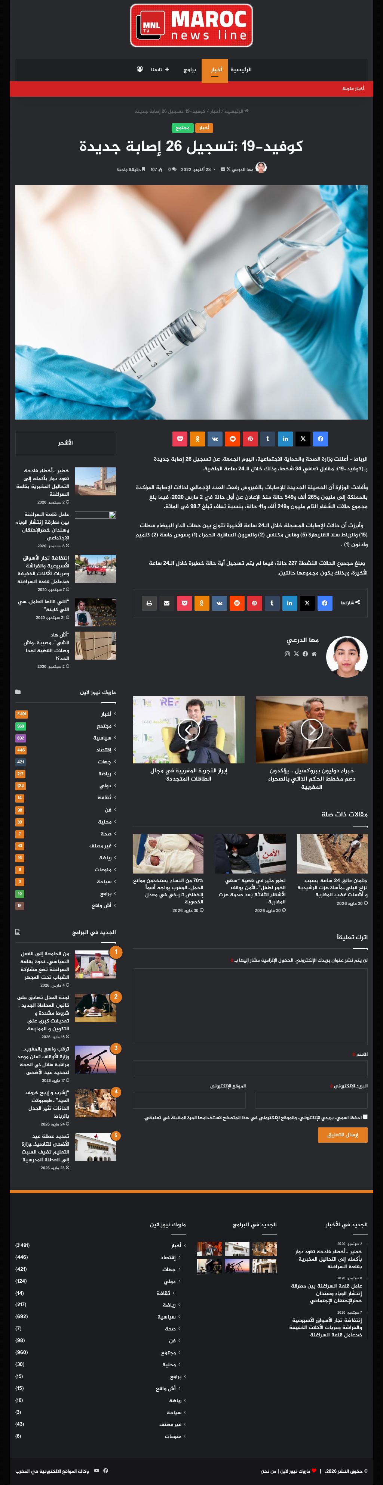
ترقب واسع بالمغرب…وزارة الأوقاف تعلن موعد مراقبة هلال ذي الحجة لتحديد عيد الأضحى (43, 1061)
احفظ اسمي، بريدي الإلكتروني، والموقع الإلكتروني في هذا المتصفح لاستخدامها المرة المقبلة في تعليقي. (253, 1118)
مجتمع (183, 128)
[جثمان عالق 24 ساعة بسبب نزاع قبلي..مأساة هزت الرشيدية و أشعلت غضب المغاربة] (332, 854)
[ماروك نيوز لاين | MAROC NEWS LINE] (192, 25)
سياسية (102, 738)
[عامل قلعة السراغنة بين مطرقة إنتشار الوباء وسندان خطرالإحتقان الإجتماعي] (95, 525)
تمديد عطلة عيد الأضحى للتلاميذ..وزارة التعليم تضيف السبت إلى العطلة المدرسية (45, 1148)
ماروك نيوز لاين (295, 1471)
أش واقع (101, 906)
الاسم (360, 1054)
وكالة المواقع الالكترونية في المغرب (52, 1471)
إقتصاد (103, 750)
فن (108, 810)
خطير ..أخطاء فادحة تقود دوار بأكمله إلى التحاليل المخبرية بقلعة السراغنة (42, 483)
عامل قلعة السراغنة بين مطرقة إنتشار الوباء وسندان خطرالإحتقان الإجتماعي (42, 526)
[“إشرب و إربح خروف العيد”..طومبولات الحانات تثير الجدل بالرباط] (95, 1103)
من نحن (268, 1471)
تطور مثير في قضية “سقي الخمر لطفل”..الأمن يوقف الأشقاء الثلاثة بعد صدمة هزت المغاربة (252, 891)
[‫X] (296, 654)
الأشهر (65, 443)
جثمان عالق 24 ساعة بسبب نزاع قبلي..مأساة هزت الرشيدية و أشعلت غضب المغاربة (332, 888)
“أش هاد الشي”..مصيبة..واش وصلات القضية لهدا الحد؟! (46, 647)
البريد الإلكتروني (349, 1086)
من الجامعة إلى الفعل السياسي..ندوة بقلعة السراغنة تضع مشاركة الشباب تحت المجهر (44, 966)
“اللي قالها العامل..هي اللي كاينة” (43, 606)
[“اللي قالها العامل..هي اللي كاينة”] (95, 612)
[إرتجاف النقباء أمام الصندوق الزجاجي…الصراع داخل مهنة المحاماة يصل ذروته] (209, 1266)
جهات (104, 762)
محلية (104, 822)
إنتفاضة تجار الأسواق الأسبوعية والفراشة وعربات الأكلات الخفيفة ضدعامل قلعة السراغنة (43, 570)
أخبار (216, 70)
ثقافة (104, 798)
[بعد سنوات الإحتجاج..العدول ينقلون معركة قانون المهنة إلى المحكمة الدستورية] (264, 1266)
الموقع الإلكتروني (228, 1086)
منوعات (103, 870)
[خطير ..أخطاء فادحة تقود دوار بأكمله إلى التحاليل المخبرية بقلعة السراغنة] (95, 481)
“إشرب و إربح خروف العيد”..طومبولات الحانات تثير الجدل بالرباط (47, 1105)
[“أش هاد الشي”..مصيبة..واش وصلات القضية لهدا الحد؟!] (95, 646)
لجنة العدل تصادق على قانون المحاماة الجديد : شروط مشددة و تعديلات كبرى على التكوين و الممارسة (43, 1013)
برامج (190, 70)
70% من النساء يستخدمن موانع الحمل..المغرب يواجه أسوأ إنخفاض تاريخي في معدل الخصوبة (168, 891)
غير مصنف (100, 846)
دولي (105, 786)
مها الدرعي (242, 170)
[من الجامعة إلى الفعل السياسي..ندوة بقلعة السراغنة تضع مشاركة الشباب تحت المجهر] (95, 964)
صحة (106, 834)
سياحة (104, 882)
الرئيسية (241, 70)
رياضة (104, 774)
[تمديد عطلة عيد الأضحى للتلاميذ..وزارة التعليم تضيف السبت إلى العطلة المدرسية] (95, 1147)
